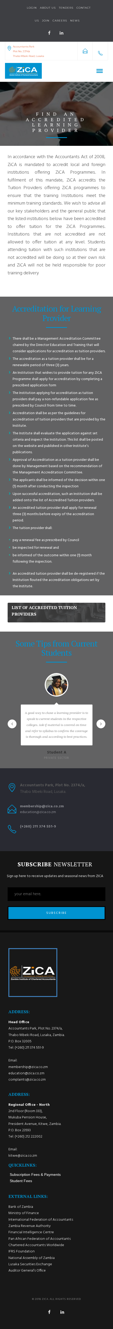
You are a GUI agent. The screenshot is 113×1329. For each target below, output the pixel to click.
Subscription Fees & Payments (35, 1174)
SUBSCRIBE (56, 913)
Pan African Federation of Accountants (39, 1239)
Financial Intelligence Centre (31, 1232)
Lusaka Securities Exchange (30, 1264)
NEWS (75, 20)
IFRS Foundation (21, 1251)
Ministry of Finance (23, 1213)
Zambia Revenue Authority (29, 1226)
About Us (48, 7)
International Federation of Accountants (40, 1220)
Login (32, 7)
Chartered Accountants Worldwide (36, 1245)
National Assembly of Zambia (31, 1258)
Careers (60, 20)
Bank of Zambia (20, 1207)
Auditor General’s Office (27, 1271)
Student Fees (21, 1181)
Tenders (66, 7)
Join (45, 20)
